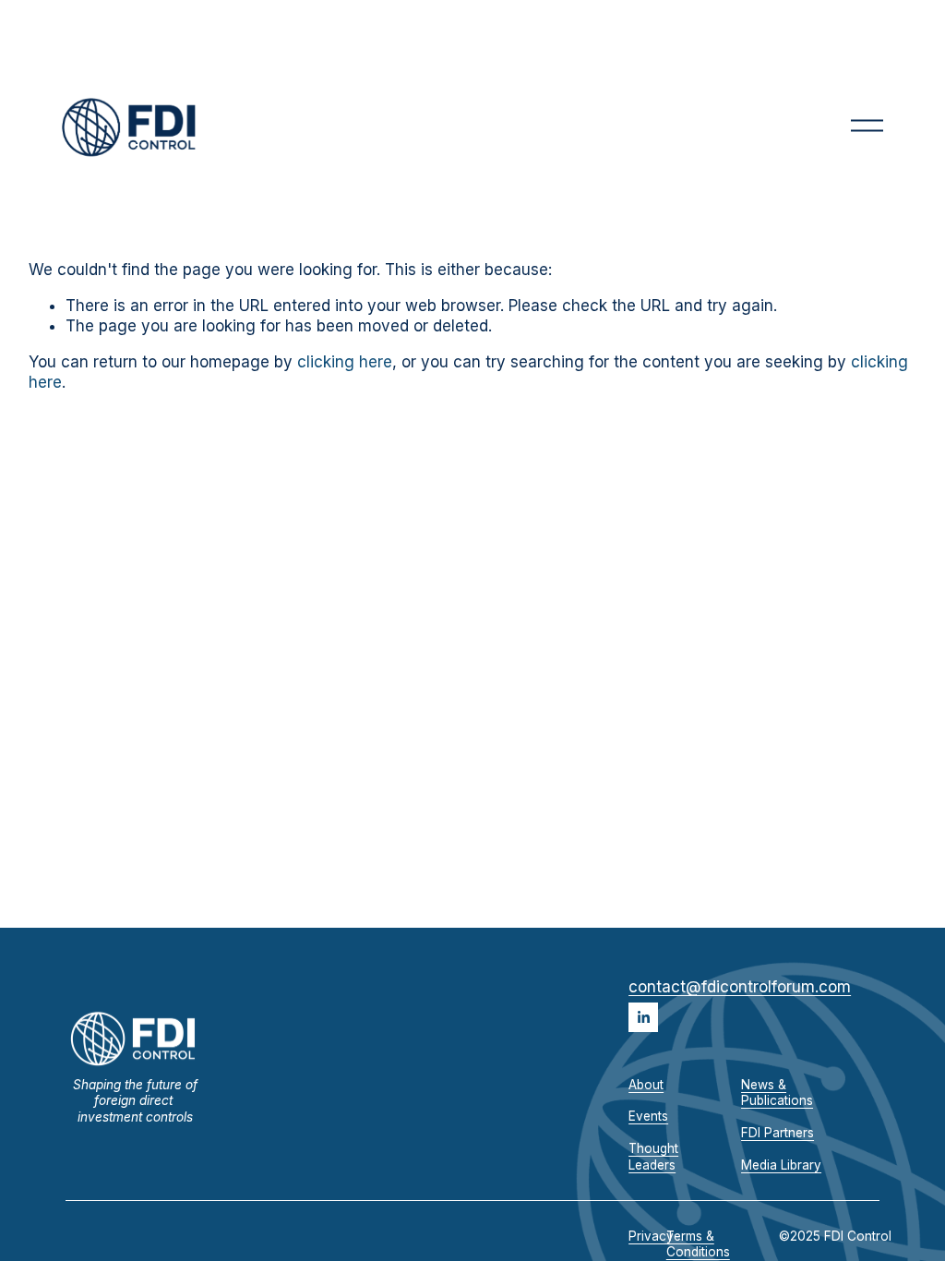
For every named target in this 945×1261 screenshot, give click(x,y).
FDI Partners (777, 1132)
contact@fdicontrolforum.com (739, 987)
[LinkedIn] (643, 1017)
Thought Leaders (653, 1156)
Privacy (651, 1236)
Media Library (781, 1165)
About (646, 1084)
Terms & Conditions (698, 1244)
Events (648, 1116)
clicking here (344, 362)
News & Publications (777, 1093)
